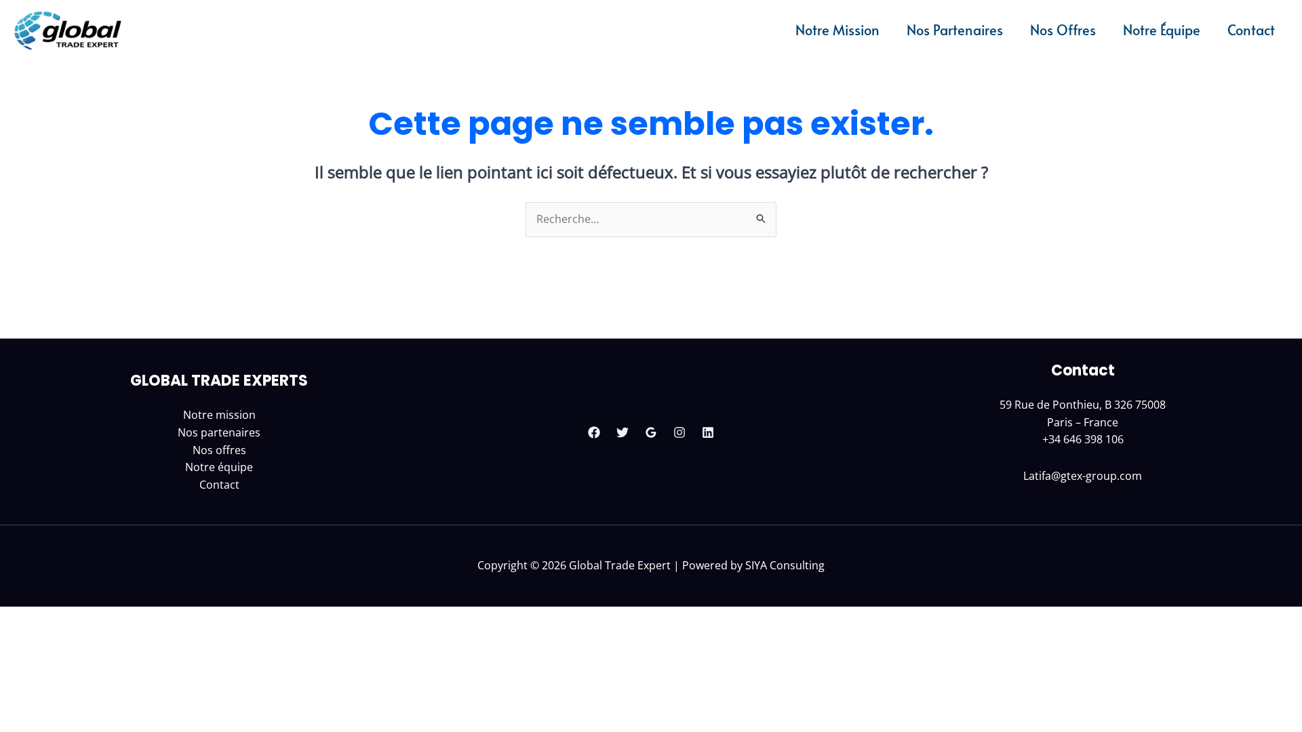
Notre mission (219, 414)
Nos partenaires (219, 432)
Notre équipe (219, 467)
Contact (219, 484)
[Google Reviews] (651, 432)
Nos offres (219, 450)
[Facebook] (594, 432)
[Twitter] (622, 432)
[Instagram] (679, 432)
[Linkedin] (708, 432)
